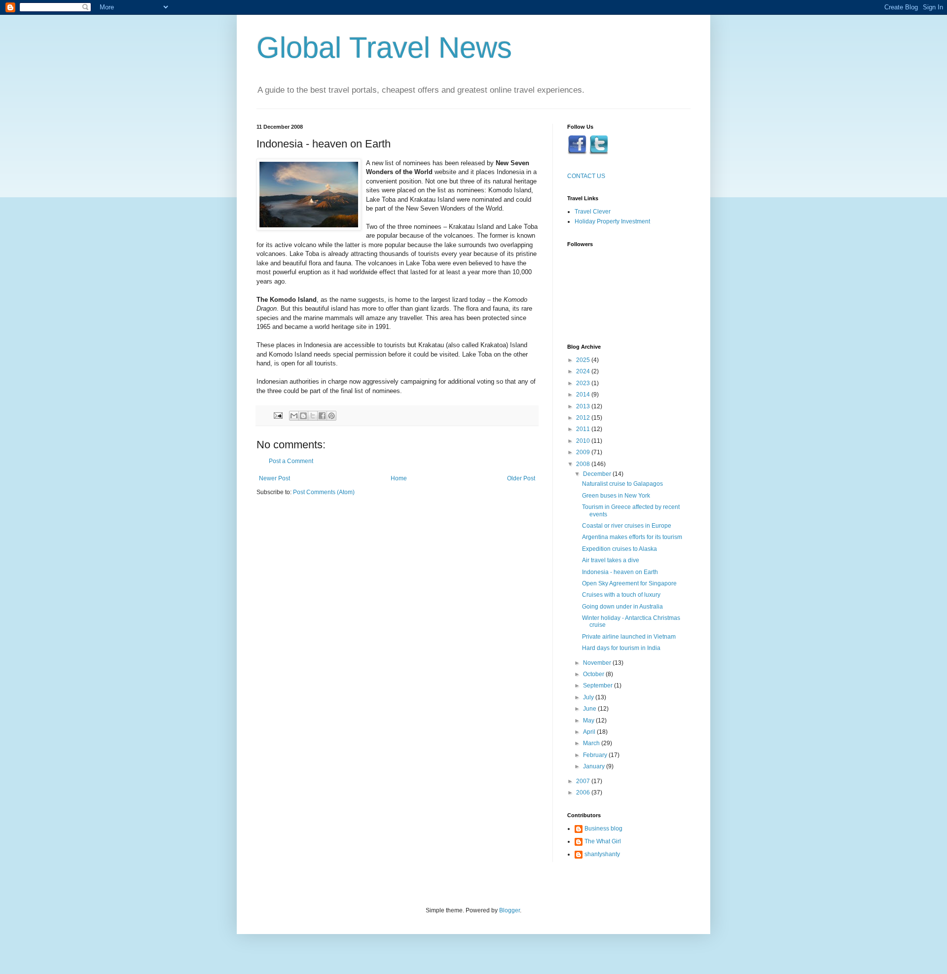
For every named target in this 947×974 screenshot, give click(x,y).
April (590, 731)
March (592, 743)
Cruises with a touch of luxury (621, 594)
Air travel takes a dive (610, 560)
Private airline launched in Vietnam (629, 636)
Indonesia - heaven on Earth (620, 572)
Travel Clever (593, 211)
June (590, 708)
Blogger (509, 910)
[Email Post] (277, 415)
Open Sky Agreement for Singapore (629, 583)
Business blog (603, 828)
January (594, 766)
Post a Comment (291, 461)
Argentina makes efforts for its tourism (632, 537)
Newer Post (274, 478)
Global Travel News (384, 47)
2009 (583, 452)
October (594, 674)
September (598, 685)
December (598, 473)
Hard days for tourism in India (621, 648)
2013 (583, 406)
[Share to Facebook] (322, 416)
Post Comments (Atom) (324, 492)
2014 (583, 394)
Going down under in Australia (622, 606)
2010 (583, 440)
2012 (583, 417)
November (598, 662)
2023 (583, 383)
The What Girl (602, 841)
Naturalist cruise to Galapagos (622, 483)
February (596, 755)
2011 (583, 429)
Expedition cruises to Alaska (619, 548)
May (589, 720)
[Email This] (294, 416)
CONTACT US (586, 176)
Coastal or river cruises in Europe (626, 525)
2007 (583, 781)
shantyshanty (602, 854)
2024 (583, 371)
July (589, 697)
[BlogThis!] (303, 416)
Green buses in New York (616, 495)
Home (399, 478)
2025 (583, 360)
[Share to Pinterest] (331, 416)
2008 (583, 464)
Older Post (521, 478)
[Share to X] (313, 416)
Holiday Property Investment (612, 221)
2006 (583, 792)
